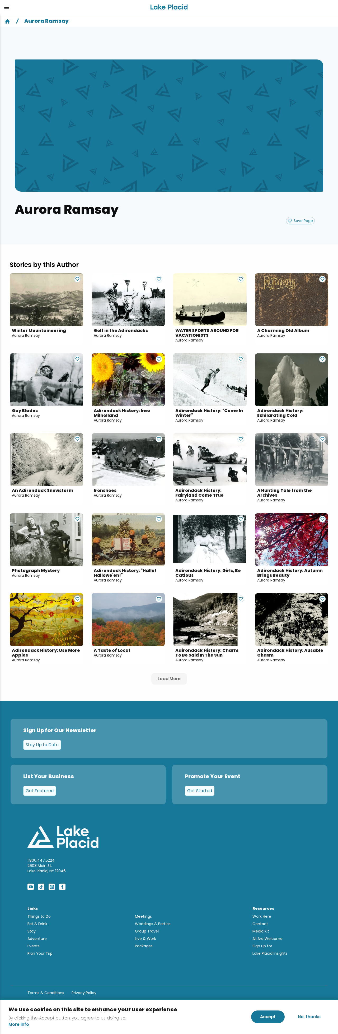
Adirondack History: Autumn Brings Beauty (290, 573)
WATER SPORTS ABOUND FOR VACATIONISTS (207, 333)
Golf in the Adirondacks (121, 330)
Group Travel (147, 931)
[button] (73, 7)
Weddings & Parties (153, 923)
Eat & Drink (37, 923)
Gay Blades (25, 410)
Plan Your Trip (40, 953)
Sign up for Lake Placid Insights (270, 949)
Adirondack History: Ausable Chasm (290, 653)
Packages (144, 946)
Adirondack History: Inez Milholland (122, 413)
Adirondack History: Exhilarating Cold (280, 413)
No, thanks (309, 1017)
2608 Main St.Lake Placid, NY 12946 (46, 868)
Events (33, 946)
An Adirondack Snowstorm (42, 490)
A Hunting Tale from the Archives (284, 493)
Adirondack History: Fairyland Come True (199, 493)
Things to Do (39, 916)
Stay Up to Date (42, 745)
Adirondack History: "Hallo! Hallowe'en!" (125, 573)
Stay (31, 931)
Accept (268, 1017)
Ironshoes (105, 490)
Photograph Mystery (36, 570)
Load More (169, 679)
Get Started (199, 791)
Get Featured (40, 791)
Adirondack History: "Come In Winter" (209, 413)
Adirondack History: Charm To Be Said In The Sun (206, 653)
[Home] (7, 21)
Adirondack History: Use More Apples (46, 653)
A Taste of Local (112, 650)
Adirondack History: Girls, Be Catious (208, 573)
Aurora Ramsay (26, 335)
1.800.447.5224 (41, 860)
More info (18, 1024)
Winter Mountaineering (39, 330)
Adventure (37, 938)
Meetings (143, 916)
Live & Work (145, 938)
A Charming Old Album (283, 330)
